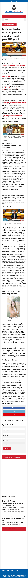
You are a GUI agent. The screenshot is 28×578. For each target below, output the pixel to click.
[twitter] (14, 1)
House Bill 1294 (6, 76)
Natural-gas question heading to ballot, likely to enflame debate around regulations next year (13, 518)
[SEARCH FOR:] (14, 19)
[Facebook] (11, 1)
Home (3, 570)
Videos (11, 570)
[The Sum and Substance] (14, 8)
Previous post (10, 420)
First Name (5, 435)
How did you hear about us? (9, 444)
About (7, 570)
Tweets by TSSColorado (8, 496)
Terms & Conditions (17, 575)
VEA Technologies (20, 576)
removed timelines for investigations (12, 115)
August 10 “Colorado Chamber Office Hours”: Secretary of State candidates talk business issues (13, 513)
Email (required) (7, 430)
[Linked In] (16, 1)
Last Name (5, 440)
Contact (17, 570)
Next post (18, 420)
